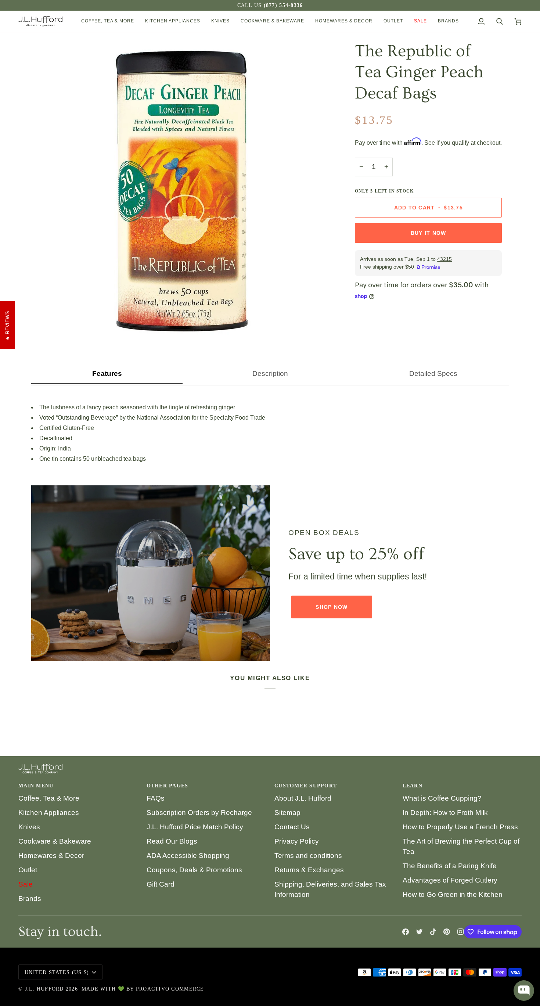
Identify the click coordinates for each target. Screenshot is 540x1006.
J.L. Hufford (44, 989)
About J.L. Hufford (302, 798)
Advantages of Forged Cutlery (450, 880)
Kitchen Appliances (48, 812)
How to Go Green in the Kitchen (453, 894)
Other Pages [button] (167, 785)
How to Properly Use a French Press (460, 827)
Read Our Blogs (172, 841)
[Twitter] (419, 931)
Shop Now (332, 607)
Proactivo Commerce (170, 989)
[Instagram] (460, 931)
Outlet (27, 870)
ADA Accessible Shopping (188, 855)
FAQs (156, 798)
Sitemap (287, 812)
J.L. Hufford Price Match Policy (195, 827)
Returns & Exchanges (309, 870)
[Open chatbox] (524, 990)
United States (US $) (57, 972)
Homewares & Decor (51, 855)
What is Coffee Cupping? (442, 798)
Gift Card (160, 884)
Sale (25, 884)
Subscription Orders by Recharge (199, 812)
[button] (108, 21)
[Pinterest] (446, 931)
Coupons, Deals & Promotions (194, 870)
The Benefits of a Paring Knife (450, 866)
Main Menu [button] (35, 785)
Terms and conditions (308, 855)
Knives (29, 827)
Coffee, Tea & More (48, 798)
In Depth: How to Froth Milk (445, 812)
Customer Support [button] (305, 785)
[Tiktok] (433, 931)
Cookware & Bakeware (54, 841)
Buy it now (428, 233)
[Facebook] (405, 931)
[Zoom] (45, 325)
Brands (29, 898)
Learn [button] (412, 785)
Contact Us (292, 827)
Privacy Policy (296, 841)
